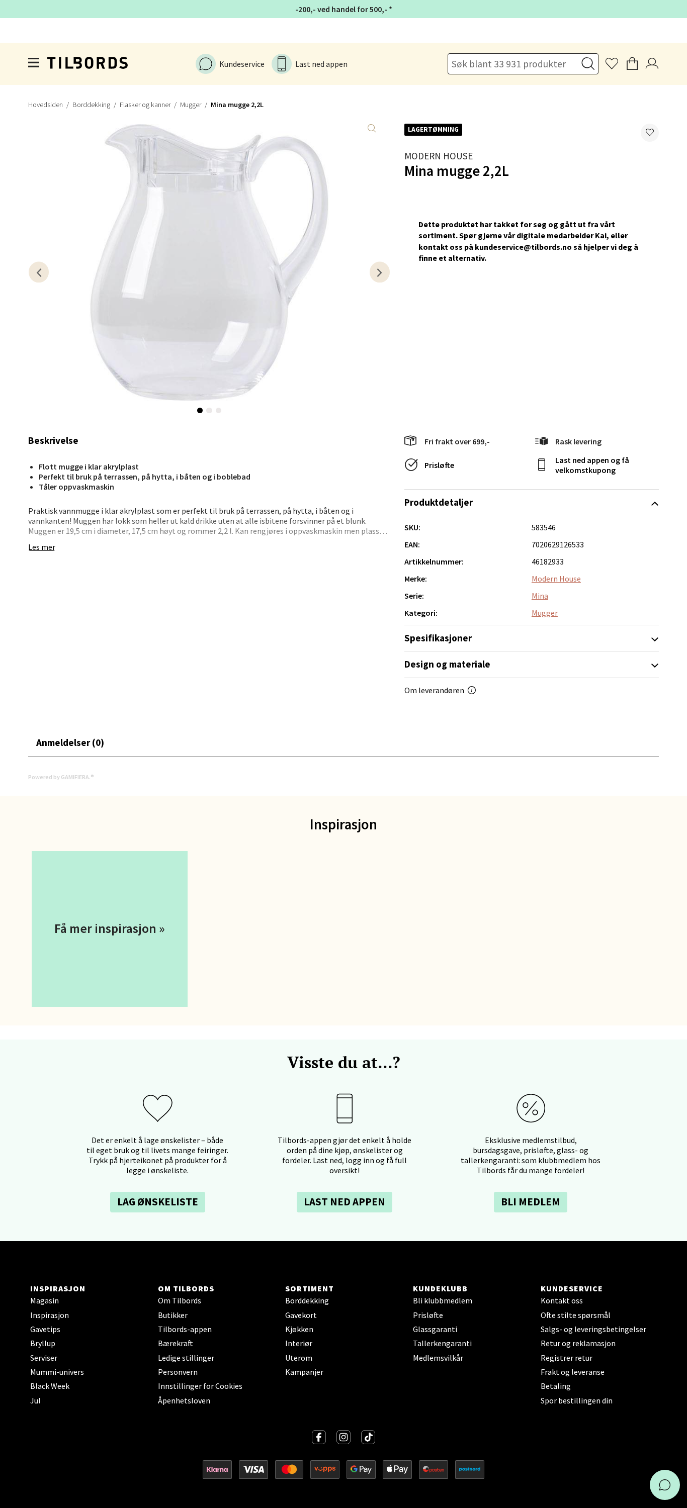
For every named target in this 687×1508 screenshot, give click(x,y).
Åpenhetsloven (184, 1400)
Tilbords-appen (185, 1329)
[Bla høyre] (380, 272)
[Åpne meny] (34, 64)
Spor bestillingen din (577, 1400)
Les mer (41, 547)
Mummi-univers (57, 1372)
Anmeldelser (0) (70, 742)
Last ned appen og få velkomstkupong (592, 465)
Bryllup (42, 1343)
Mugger (190, 104)
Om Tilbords (179, 1300)
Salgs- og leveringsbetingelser (593, 1329)
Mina (540, 596)
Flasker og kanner (145, 104)
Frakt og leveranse (573, 1372)
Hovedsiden (45, 104)
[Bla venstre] (39, 272)
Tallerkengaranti (442, 1343)
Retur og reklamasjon (578, 1343)
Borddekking (91, 104)
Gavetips (45, 1329)
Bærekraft (175, 1343)
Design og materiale (447, 664)
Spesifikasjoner (438, 638)
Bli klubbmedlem (442, 1300)
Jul (35, 1400)
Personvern (178, 1372)
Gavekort (301, 1315)
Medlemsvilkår (438, 1358)
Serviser (43, 1358)
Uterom (298, 1358)
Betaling (556, 1386)
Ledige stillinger (186, 1358)
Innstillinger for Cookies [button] (200, 1386)
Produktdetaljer (438, 502)
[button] (650, 133)
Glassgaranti (435, 1329)
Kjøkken (299, 1329)
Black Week (49, 1386)
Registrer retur (566, 1358)
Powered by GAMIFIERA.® (61, 777)
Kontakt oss (562, 1300)
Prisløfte (439, 465)
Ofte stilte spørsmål (576, 1315)
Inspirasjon (49, 1315)
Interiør (298, 1343)
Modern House (438, 156)
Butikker (173, 1315)
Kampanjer (304, 1372)
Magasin (44, 1300)
